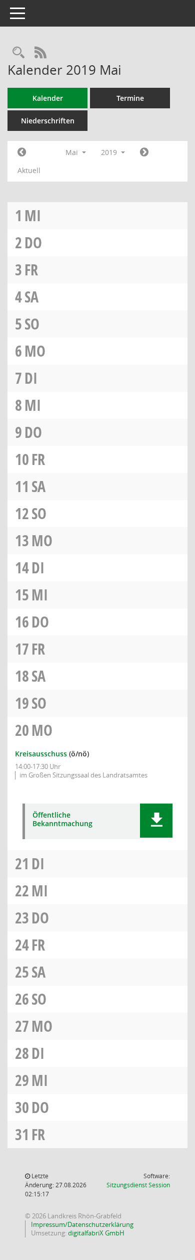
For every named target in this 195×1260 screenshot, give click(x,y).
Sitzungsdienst (138, 1185)
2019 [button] (110, 152)
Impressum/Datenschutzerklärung (82, 1224)
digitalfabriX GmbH (96, 1232)
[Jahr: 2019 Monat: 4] (22, 152)
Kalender (47, 98)
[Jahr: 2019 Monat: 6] (144, 152)
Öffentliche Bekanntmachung (62, 819)
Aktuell (29, 170)
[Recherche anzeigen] (19, 53)
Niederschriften (47, 120)
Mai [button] (73, 152)
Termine (130, 98)
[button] (156, 821)
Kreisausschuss (41, 753)
